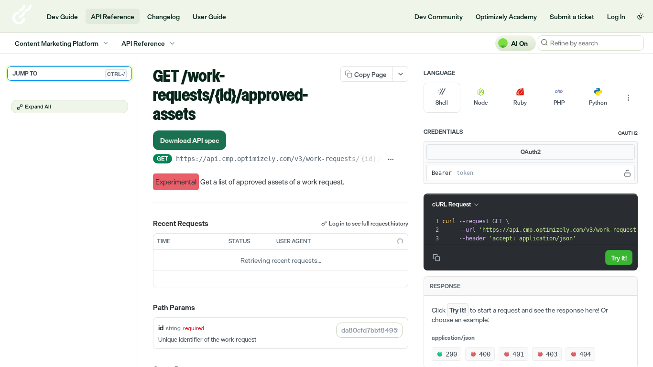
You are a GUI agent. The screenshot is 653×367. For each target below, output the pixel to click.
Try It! (619, 257)
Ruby (520, 103)
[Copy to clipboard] (403, 159)
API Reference (112, 16)
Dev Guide (62, 16)
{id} (368, 158)
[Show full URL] (390, 159)
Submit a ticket (572, 16)
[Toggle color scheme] (640, 16)
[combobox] (369, 330)
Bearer (442, 173)
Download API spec (189, 140)
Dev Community (438, 16)
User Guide (209, 16)
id (160, 328)
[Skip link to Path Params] (146, 308)
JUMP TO (68, 73)
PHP (559, 103)
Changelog (163, 16)
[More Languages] (628, 98)
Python (598, 103)
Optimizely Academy (506, 16)
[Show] (627, 173)
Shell (441, 103)
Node (481, 103)
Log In (616, 16)
